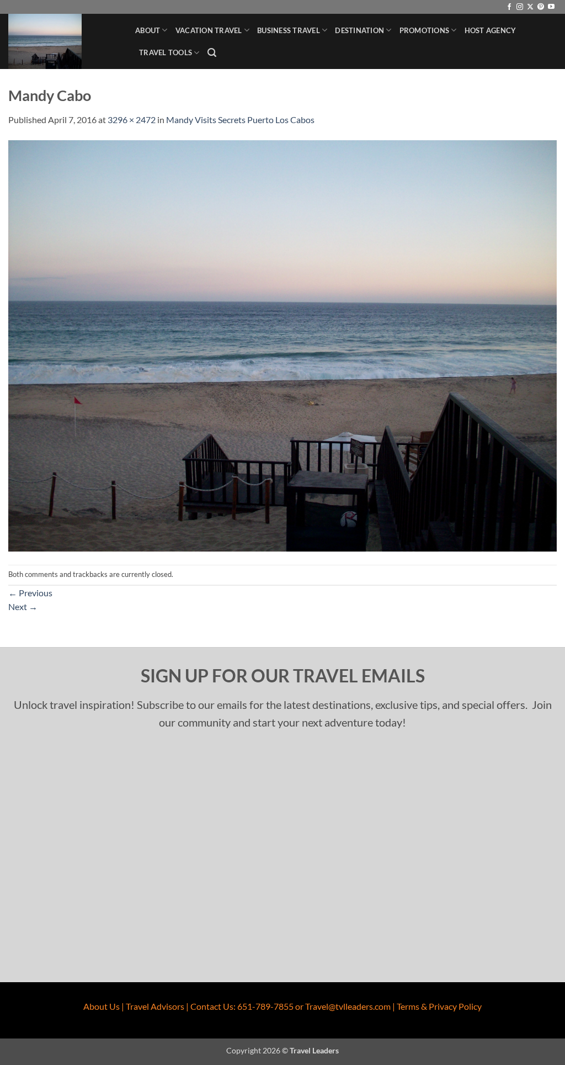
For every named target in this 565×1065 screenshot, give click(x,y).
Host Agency (490, 30)
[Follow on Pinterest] (540, 7)
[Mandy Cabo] (282, 344)
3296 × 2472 (132, 119)
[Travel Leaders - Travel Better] (63, 41)
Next (23, 606)
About (147, 30)
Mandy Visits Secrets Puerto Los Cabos (240, 119)
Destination (359, 30)
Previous (30, 592)
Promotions (424, 30)
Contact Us (211, 1006)
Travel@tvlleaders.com (348, 1006)
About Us (101, 1006)
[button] (211, 52)
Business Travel (288, 30)
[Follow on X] (530, 7)
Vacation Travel (208, 30)
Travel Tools (165, 52)
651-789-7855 (265, 1006)
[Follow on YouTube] (551, 7)
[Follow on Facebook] (509, 7)
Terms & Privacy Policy (439, 1006)
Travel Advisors (155, 1006)
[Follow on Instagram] (519, 7)
